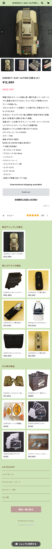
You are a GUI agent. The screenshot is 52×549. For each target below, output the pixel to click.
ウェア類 (5, 497)
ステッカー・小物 (8, 490)
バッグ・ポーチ (7, 474)
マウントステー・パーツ (11, 482)
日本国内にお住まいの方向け (26, 200)
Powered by (23, 525)
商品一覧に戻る (26, 509)
